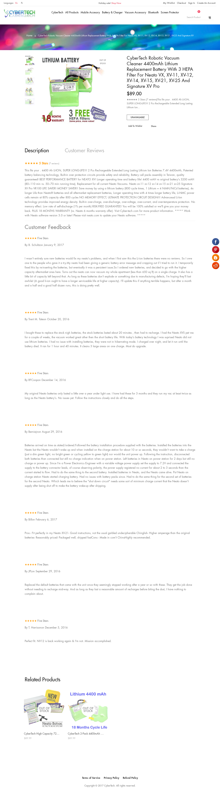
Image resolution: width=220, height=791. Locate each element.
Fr (22, 3)
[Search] (210, 17)
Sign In (191, 3)
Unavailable (138, 117)
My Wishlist (169, 3)
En (16, 3)
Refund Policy (130, 778)
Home (29, 35)
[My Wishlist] (193, 13)
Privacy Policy (111, 778)
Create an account (206, 3)
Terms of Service (91, 778)
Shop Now (116, 3)
